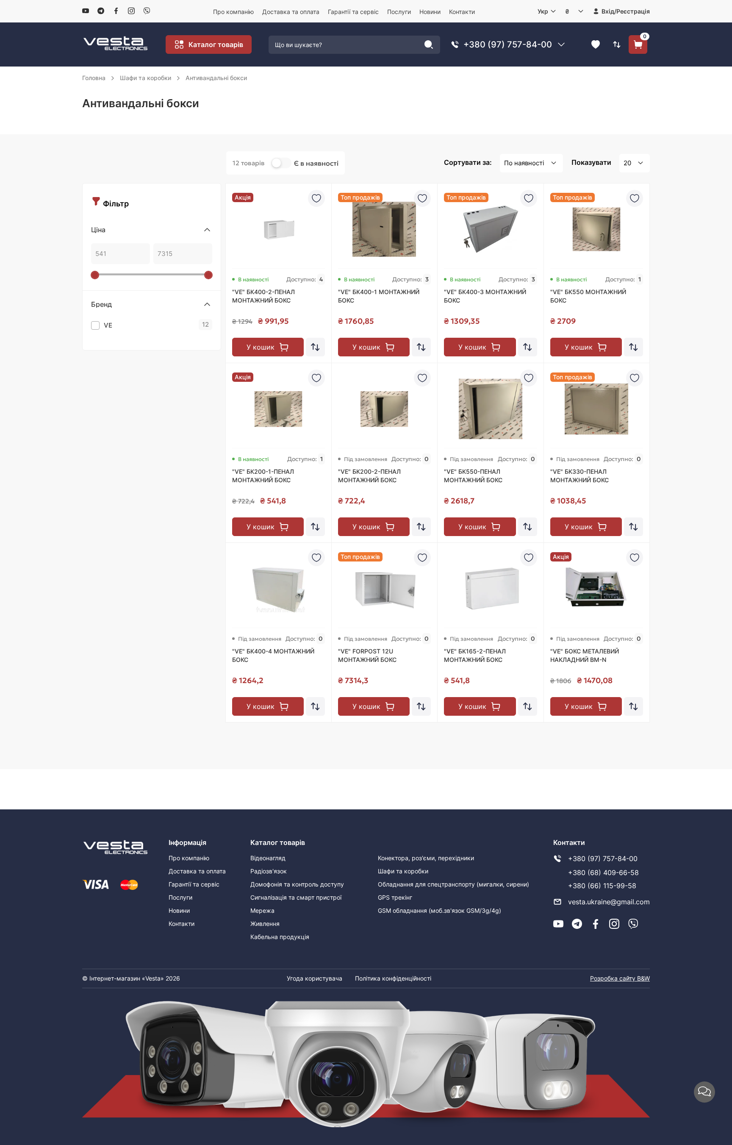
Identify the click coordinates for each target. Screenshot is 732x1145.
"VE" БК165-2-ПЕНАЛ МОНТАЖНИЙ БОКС (475, 655)
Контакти (462, 11)
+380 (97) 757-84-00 (507, 44)
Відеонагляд (268, 858)
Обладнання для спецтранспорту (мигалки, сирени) (453, 884)
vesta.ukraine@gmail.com (609, 902)
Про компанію (233, 11)
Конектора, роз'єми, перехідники (426, 858)
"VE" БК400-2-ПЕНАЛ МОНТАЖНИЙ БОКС (263, 296)
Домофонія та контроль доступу (297, 884)
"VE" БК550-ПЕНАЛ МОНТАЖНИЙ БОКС (473, 476)
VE (156, 324)
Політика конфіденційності (393, 978)
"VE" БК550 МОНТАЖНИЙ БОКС (588, 296)
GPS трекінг (395, 897)
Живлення (265, 923)
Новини (430, 11)
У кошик (260, 347)
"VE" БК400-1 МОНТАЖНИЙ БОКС (378, 296)
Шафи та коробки (403, 871)
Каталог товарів (216, 44)
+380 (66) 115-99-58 (602, 885)
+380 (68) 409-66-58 (603, 872)
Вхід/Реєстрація (626, 11)
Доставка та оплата (290, 11)
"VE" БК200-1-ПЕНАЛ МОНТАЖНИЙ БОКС (263, 476)
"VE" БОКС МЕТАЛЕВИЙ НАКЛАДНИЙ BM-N (584, 655)
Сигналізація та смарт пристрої (295, 897)
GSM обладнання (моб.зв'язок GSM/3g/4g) (439, 910)
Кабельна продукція (279, 936)
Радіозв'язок (268, 871)
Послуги (399, 11)
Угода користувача (314, 978)
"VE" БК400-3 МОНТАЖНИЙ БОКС (485, 296)
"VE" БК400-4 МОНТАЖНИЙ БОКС (273, 655)
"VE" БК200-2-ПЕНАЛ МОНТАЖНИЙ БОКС (369, 476)
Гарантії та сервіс (353, 11)
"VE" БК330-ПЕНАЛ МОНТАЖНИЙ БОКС (579, 476)
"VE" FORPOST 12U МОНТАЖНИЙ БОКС (367, 655)
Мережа (262, 910)
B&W (643, 978)
